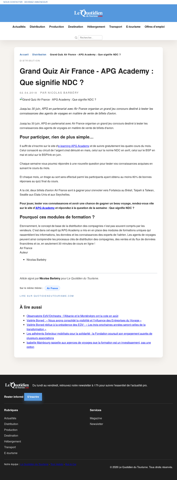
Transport (115, 27)
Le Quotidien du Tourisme (34, 464)
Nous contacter (13, 2)
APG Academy (45, 208)
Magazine (96, 418)
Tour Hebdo (56, 464)
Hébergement (96, 27)
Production (56, 27)
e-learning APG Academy (73, 146)
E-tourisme (133, 27)
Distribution (37, 27)
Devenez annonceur (36, 2)
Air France (52, 288)
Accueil (24, 54)
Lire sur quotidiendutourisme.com (47, 295)
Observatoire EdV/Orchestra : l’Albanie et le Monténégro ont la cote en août (72, 316)
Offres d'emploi (155, 27)
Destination (75, 27)
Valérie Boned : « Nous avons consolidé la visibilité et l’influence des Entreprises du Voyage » (84, 320)
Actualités (19, 27)
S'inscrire (33, 397)
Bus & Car (70, 464)
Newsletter (96, 424)
